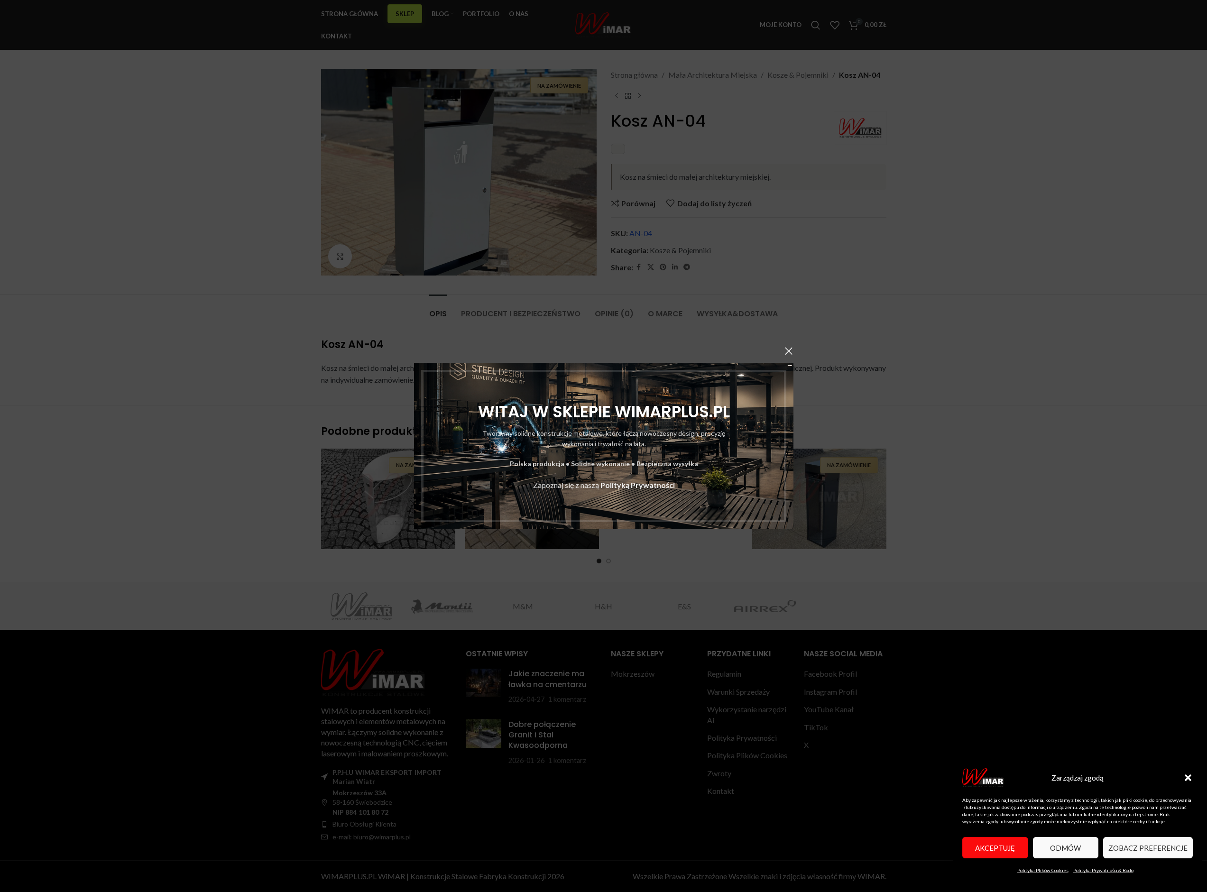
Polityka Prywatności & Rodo (1103, 870)
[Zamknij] (789, 351)
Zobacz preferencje (1148, 848)
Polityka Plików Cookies (1043, 870)
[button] (1188, 777)
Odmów (1065, 848)
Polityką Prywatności (637, 484)
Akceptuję (995, 848)
